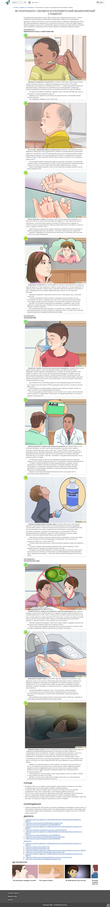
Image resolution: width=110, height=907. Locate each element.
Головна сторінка (13, 893)
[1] (81, 21)
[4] (46, 153)
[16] (41, 771)
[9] (42, 395)
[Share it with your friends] (108, 905)
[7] (83, 286)
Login (101, 2)
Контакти (10, 899)
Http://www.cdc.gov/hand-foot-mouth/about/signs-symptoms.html (44, 823)
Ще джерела (27, 841)
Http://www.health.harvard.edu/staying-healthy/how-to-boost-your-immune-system (49, 857)
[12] (53, 540)
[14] (48, 680)
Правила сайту (12, 896)
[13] (54, 616)
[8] (49, 384)
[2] (71, 83)
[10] (63, 449)
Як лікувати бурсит (46, 880)
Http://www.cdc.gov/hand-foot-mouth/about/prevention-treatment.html (45, 837)
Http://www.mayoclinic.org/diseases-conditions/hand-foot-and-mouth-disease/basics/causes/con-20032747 (56, 850)
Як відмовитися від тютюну (76, 880)
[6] (59, 222)
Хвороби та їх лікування (27, 7)
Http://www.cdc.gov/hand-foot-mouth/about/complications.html (43, 859)
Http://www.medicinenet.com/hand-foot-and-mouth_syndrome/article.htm (46, 830)
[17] (36, 812)
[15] (72, 758)
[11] (72, 531)
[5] (34, 158)
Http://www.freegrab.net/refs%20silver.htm (38, 847)
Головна (15, 7)
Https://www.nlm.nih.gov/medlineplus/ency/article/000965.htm (43, 824)
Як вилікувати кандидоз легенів (24, 880)
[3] (53, 93)
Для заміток (35, 2)
